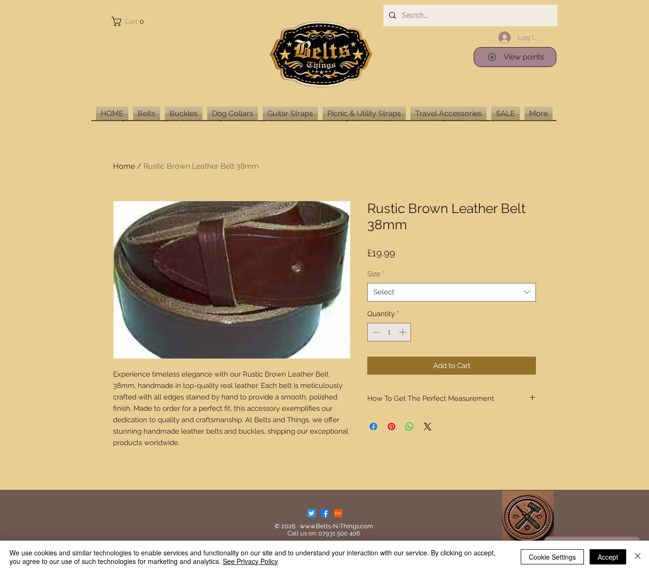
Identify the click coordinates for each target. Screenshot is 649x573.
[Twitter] (311, 513)
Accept (608, 557)
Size (376, 274)
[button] (130, 21)
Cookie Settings (552, 557)
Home (124, 166)
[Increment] (403, 332)
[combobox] (451, 292)
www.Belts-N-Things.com (336, 526)
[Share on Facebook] (373, 426)
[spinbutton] (389, 332)
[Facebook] (325, 513)
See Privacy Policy (250, 561)
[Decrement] (375, 332)
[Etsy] (338, 513)
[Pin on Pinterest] (391, 426)
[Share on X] (427, 426)
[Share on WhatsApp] (409, 426)
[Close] (637, 556)
